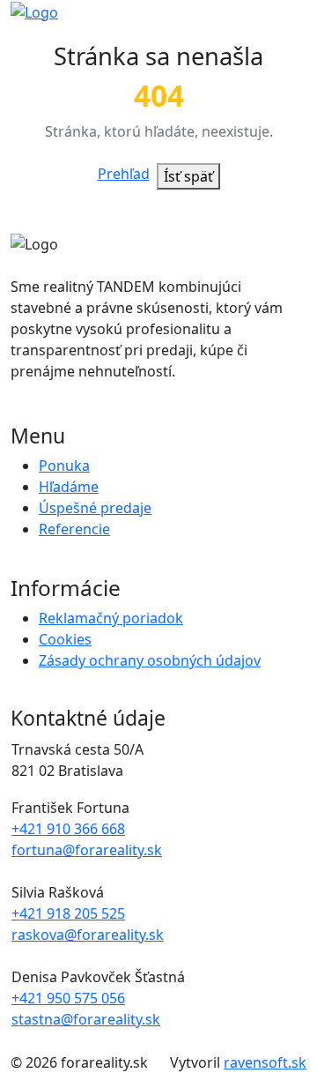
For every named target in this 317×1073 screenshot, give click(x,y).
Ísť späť (188, 176)
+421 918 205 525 (68, 913)
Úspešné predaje (95, 508)
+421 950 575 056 (68, 998)
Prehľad (124, 173)
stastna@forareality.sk (85, 1019)
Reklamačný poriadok (111, 618)
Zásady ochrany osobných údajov (150, 660)
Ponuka (64, 465)
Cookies (65, 639)
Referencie (74, 529)
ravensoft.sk (265, 1062)
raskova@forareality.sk (87, 934)
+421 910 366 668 (68, 828)
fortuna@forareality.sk (86, 850)
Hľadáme (69, 486)
